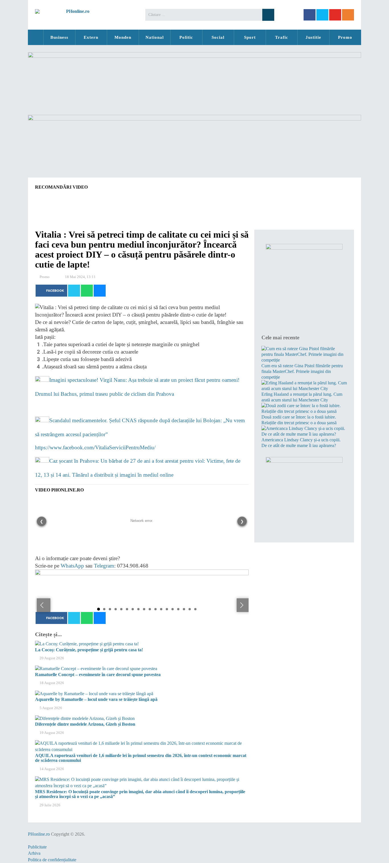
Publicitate (37, 846)
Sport (250, 37)
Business (59, 37)
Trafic (281, 37)
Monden (122, 37)
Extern (91, 37)
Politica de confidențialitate (52, 859)
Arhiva (34, 853)
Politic (186, 37)
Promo (345, 37)
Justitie (313, 37)
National (155, 37)
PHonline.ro (35, 37)
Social (218, 37)
